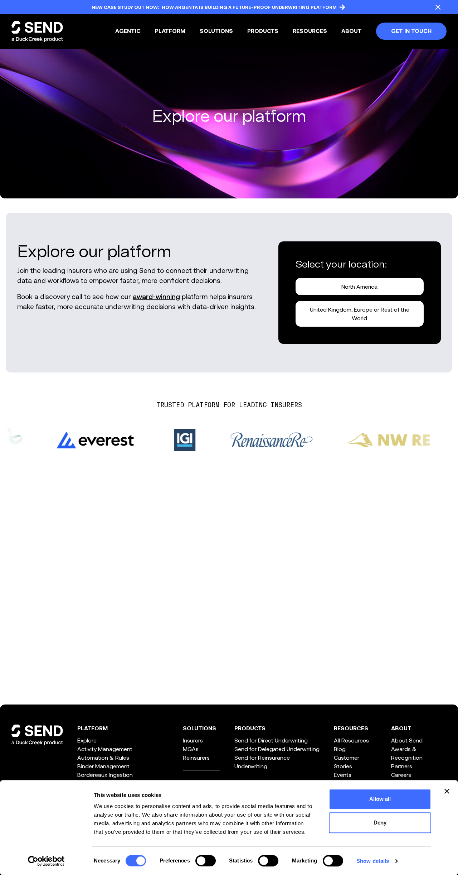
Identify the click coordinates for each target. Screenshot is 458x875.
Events (342, 774)
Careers (401, 774)
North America (359, 286)
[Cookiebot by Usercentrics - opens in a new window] (46, 861)
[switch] (205, 860)
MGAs (191, 748)
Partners (401, 766)
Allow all (380, 799)
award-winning (156, 296)
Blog (340, 748)
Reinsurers (196, 757)
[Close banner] (446, 791)
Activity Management (104, 748)
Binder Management (103, 766)
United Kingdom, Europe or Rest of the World (359, 313)
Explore (87, 740)
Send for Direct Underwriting (271, 740)
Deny (380, 822)
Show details (372, 861)
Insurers (193, 740)
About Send (407, 740)
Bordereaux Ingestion (105, 774)
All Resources (351, 740)
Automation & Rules (103, 757)
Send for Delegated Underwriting (277, 748)
